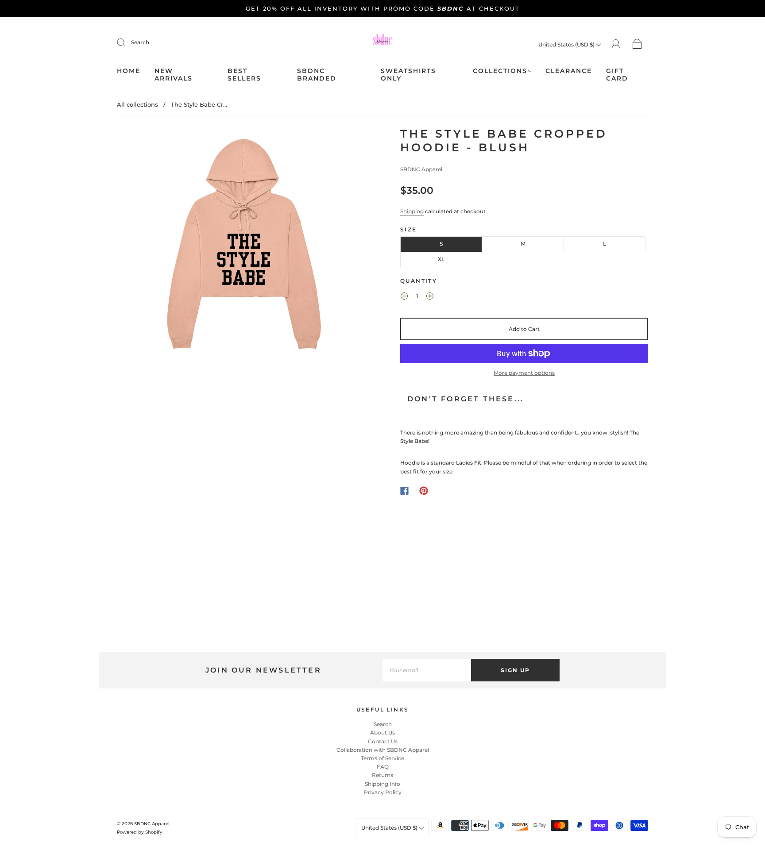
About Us (382, 732)
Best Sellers (244, 75)
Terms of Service (382, 758)
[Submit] (126, 42)
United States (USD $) (567, 44)
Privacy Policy (383, 792)
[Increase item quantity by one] (430, 297)
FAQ (383, 766)
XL (441, 259)
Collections (500, 71)
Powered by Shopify (139, 832)
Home (128, 71)
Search (140, 42)
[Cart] (637, 44)
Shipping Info (382, 784)
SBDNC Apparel (421, 169)
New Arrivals (174, 75)
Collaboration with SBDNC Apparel (382, 749)
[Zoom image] (241, 252)
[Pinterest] (423, 490)
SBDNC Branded (316, 75)
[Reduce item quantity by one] (404, 297)
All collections (137, 104)
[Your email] (426, 670)
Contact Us (383, 741)
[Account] (616, 44)
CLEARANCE (568, 71)
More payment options (524, 372)
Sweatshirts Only (408, 75)
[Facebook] (404, 490)
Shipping (412, 211)
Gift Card (617, 75)
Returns (382, 775)
